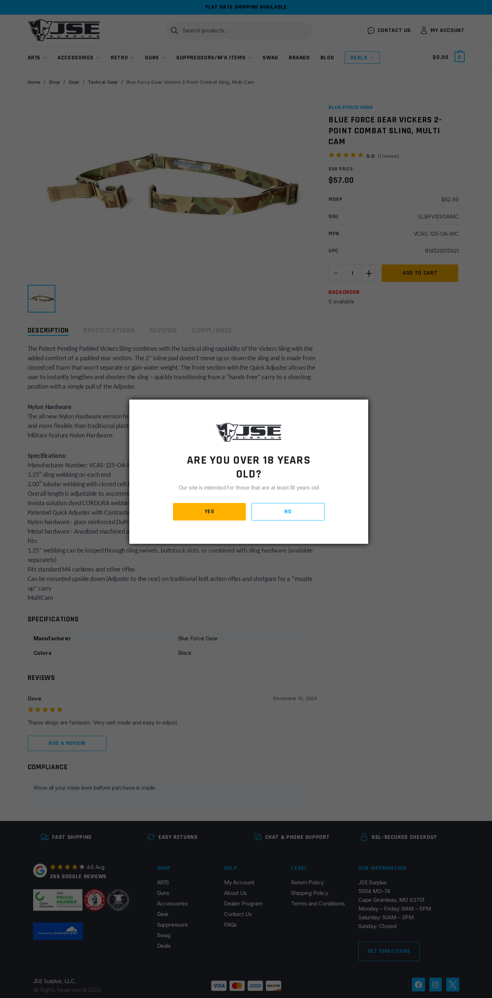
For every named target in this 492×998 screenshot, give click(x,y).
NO (287, 511)
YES (209, 511)
